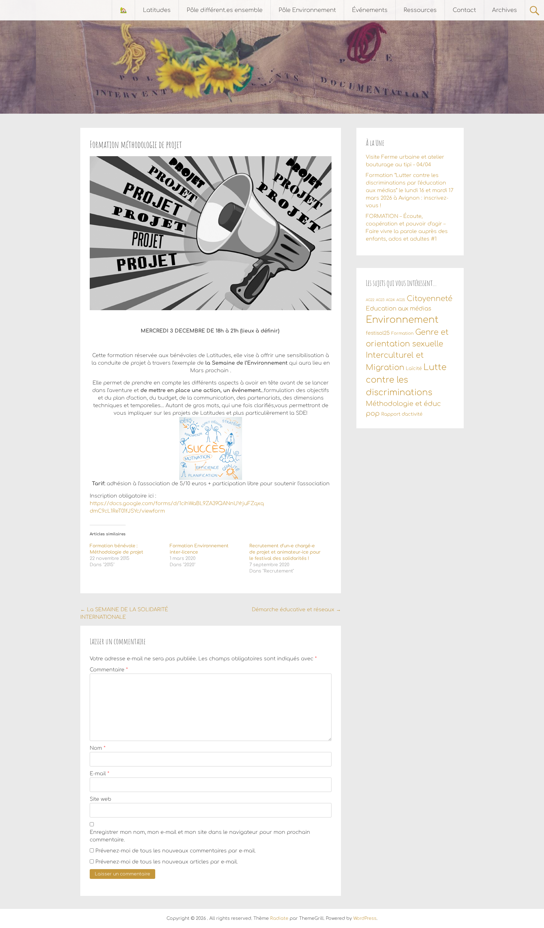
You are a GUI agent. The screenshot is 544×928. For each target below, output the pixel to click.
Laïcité (414, 368)
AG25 (400, 300)
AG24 (390, 300)
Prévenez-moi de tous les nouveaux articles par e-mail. (166, 862)
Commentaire (109, 670)
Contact (464, 10)
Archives (504, 10)
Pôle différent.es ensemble (225, 10)
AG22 (370, 300)
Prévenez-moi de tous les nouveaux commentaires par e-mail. (175, 851)
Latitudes (157, 10)
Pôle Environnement (307, 10)
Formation (402, 333)
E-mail (99, 774)
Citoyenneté (429, 299)
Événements (370, 10)
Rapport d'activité (401, 414)
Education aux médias (398, 308)
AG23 (380, 300)
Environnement (402, 320)
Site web (100, 799)
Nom (97, 748)
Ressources (420, 10)
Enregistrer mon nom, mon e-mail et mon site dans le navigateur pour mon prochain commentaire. (200, 836)
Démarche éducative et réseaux (296, 609)
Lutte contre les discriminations (406, 380)
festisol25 (378, 333)
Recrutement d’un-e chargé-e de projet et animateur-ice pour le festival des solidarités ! (284, 552)
